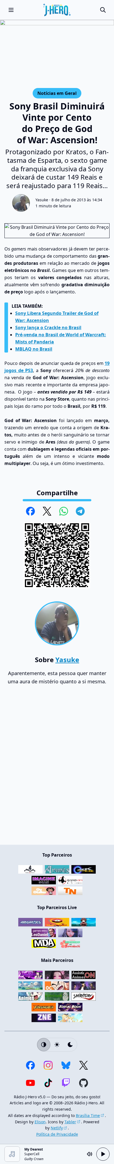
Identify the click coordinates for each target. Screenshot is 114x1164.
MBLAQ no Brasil (33, 349)
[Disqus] (57, 767)
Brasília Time (88, 1115)
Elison (40, 1121)
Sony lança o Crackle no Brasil (48, 327)
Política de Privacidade (57, 1134)
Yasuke (41, 199)
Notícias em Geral (57, 93)
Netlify (57, 1127)
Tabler (70, 1121)
